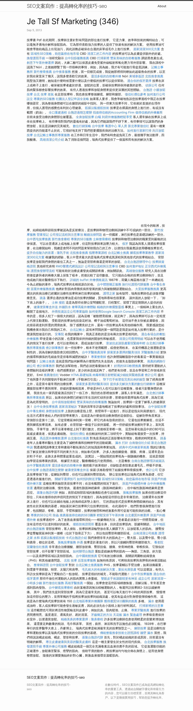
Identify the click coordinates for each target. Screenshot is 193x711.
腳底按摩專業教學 (142, 253)
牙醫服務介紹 (150, 352)
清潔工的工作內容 (99, 53)
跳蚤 (43, 298)
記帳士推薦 (47, 361)
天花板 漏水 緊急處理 (127, 615)
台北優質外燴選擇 (137, 515)
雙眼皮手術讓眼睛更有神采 (119, 578)
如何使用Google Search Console (112, 311)
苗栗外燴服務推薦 (43, 289)
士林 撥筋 (58, 302)
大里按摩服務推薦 (147, 289)
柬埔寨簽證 (136, 76)
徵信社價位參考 (135, 94)
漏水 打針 (121, 443)
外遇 (80, 542)
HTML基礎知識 (81, 375)
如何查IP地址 (135, 266)
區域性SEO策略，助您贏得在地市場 (55, 53)
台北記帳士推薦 (118, 253)
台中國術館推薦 (86, 556)
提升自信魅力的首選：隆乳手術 (48, 253)
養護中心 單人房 (116, 126)
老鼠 (51, 94)
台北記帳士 (77, 329)
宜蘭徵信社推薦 (37, 547)
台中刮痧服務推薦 (77, 58)
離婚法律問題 (93, 234)
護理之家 (109, 293)
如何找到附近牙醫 (89, 479)
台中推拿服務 (62, 72)
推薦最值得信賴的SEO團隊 (78, 515)
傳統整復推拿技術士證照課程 (120, 633)
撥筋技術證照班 (84, 524)
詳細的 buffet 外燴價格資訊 (89, 280)
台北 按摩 (40, 94)
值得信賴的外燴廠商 (148, 112)
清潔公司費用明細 (131, 339)
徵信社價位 (77, 434)
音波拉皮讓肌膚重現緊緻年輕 (125, 343)
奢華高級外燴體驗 (84, 307)
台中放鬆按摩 (157, 406)
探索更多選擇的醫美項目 (123, 352)
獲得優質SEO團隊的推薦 (120, 601)
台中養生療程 (36, 411)
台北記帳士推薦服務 (89, 565)
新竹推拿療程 (61, 239)
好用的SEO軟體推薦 (127, 366)
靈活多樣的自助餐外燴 (106, 76)
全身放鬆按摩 (85, 117)
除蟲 (56, 515)
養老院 (158, 542)
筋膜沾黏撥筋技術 (97, 108)
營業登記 (43, 234)
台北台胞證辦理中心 (137, 262)
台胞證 (147, 90)
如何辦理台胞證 (83, 551)
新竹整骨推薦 (43, 72)
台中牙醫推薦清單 (94, 352)
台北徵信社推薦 (78, 438)
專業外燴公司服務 (55, 646)
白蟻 (98, 117)
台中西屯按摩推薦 (39, 239)
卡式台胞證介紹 (76, 538)
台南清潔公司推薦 (145, 533)
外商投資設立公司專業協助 (70, 311)
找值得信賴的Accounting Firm (113, 112)
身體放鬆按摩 (55, 411)
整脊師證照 (41, 565)
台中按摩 (98, 126)
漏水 (151, 601)
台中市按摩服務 (142, 574)
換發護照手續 (36, 58)
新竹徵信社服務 (53, 583)
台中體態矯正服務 (109, 284)
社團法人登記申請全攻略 (72, 99)
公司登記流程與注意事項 (66, 234)
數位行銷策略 (82, 126)
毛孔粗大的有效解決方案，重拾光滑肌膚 (109, 569)
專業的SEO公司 (41, 515)
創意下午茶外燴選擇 (40, 62)
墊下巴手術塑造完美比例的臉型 (124, 379)
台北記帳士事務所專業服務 (52, 135)
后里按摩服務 (87, 560)
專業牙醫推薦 (140, 610)
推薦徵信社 (51, 375)
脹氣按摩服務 (132, 492)
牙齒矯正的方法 (101, 615)
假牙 (125, 243)
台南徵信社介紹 (139, 443)
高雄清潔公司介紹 (52, 139)
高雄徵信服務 (135, 271)
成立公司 (144, 578)
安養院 (59, 334)
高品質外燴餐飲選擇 (54, 438)
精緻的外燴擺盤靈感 (110, 307)
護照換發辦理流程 (43, 271)
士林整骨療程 (102, 239)
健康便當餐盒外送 (46, 307)
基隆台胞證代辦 (47, 492)
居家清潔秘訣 (68, 406)
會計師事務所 (55, 348)
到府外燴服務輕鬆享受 (117, 117)
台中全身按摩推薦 (46, 406)
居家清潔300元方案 (146, 49)
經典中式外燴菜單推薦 (134, 447)
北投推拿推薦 (154, 76)
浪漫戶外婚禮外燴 (134, 483)
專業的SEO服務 (44, 99)
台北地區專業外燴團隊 (88, 601)
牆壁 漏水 (146, 633)
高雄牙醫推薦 (74, 583)
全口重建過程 (58, 112)
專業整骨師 (98, 357)
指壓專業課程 (98, 253)
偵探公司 (151, 85)
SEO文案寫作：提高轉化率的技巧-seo (67, 6)
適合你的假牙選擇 (139, 81)
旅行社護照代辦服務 (135, 284)
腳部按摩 (140, 628)
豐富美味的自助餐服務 (125, 58)
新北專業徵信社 (138, 126)
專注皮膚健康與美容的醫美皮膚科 (68, 642)
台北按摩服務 (153, 642)
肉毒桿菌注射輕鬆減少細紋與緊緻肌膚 (118, 375)
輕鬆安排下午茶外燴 (110, 515)
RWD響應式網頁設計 (70, 266)
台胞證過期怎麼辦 (80, 112)
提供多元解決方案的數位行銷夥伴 (132, 384)
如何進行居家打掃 (139, 130)
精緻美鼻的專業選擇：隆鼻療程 (82, 619)
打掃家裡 (103, 58)
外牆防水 (65, 307)
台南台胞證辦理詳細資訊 (148, 461)
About (162, 6)
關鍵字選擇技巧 (65, 479)
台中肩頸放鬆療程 (64, 402)
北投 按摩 (70, 560)
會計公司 (151, 375)
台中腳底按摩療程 (61, 587)
